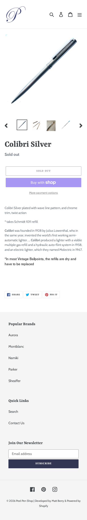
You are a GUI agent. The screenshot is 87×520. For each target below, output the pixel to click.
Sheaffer (14, 381)
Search (13, 412)
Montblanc (16, 346)
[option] (22, 124)
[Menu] (79, 14)
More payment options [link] (43, 193)
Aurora (13, 335)
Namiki (13, 358)
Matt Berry (58, 500)
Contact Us (16, 423)
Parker (12, 369)
